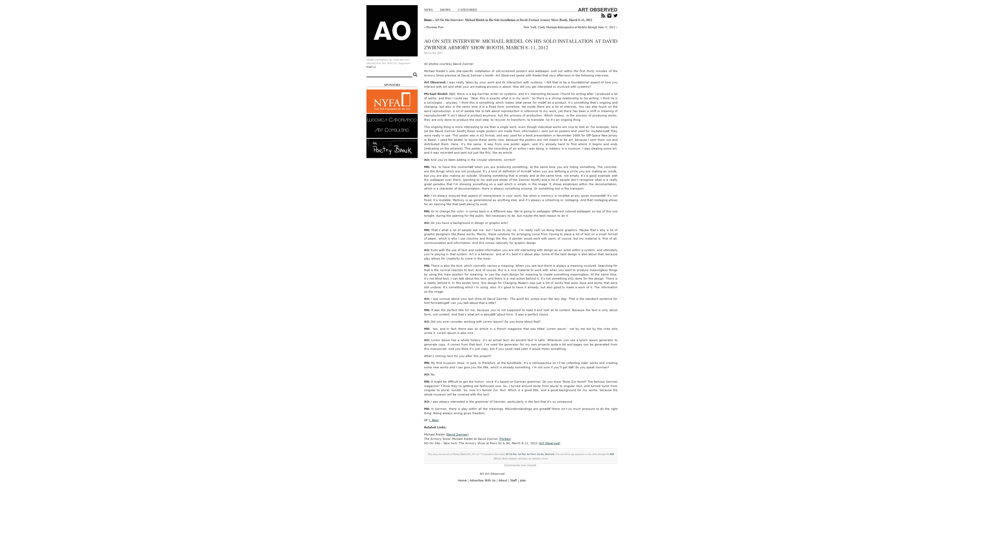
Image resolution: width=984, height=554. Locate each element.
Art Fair (522, 454)
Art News (531, 454)
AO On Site (511, 454)
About (503, 480)
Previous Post (434, 27)
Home (428, 20)
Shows (445, 10)
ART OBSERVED (598, 10)
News (428, 10)
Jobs (523, 480)
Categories (467, 10)
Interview (549, 454)
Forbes (505, 439)
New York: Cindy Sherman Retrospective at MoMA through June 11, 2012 (569, 27)
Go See (540, 454)
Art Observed (549, 443)
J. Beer (434, 420)
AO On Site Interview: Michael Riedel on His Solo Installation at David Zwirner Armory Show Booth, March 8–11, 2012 (521, 44)
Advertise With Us (483, 480)
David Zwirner (457, 434)
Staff (513, 480)
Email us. (371, 66)
